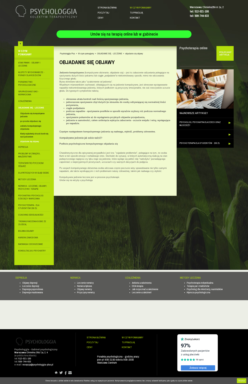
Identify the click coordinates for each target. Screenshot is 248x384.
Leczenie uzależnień (141, 292)
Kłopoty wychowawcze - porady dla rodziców (31, 74)
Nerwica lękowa (84, 286)
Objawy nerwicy (84, 289)
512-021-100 (24, 358)
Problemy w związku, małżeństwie (29, 155)
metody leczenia (27, 179)
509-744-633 (24, 361)
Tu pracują (136, 12)
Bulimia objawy (26, 231)
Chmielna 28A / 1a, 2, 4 (31, 352)
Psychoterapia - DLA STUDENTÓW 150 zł (28, 207)
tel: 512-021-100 (199, 11)
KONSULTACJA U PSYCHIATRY (32, 250)
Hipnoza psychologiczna (198, 292)
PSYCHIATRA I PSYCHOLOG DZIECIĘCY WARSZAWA (30, 197)
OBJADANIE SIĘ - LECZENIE (31, 107)
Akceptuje (241, 380)
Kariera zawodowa (28, 237)
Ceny (101, 17)
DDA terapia (137, 286)
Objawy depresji (29, 283)
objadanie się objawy (29, 141)
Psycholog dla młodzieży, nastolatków (205, 289)
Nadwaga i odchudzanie (30, 244)
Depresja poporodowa (32, 289)
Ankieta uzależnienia (141, 283)
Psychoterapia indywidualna (200, 283)
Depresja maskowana (32, 292)
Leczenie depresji (30, 286)
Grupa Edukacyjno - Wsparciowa (28, 93)
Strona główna (107, 7)
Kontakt (135, 17)
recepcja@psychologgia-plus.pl (37, 364)
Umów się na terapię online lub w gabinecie (124, 34)
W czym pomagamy (140, 7)
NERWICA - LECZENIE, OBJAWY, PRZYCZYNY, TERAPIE (32, 187)
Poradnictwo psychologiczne (27, 83)
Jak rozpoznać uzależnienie (145, 289)
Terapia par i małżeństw (198, 286)
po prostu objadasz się (30, 121)
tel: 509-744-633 (199, 16)
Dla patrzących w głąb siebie (33, 172)
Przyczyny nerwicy (86, 292)
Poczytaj (103, 12)
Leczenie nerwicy (85, 283)
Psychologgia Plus (67, 53)
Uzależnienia (25, 101)
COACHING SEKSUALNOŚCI (30, 214)
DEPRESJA (23, 147)
